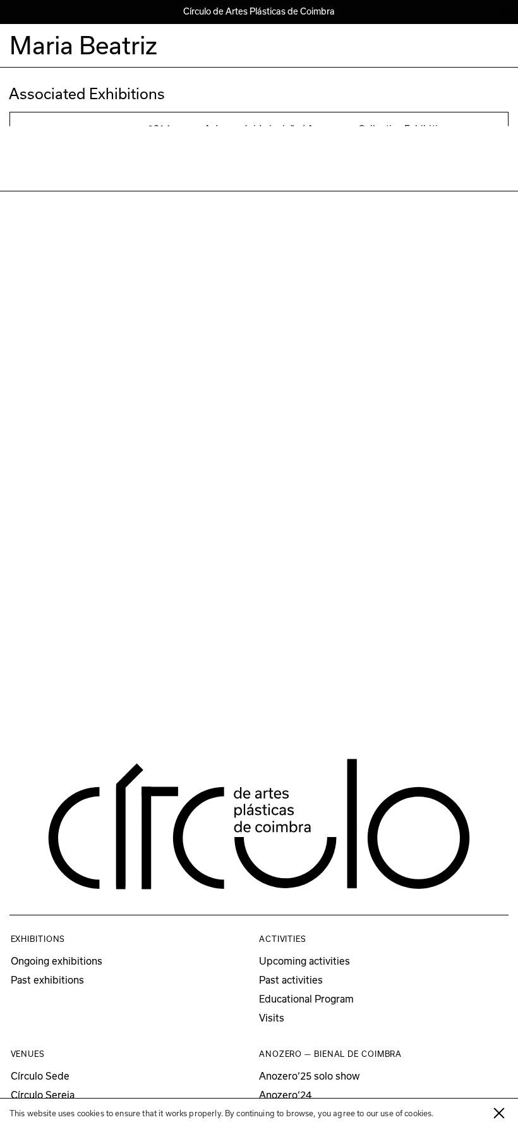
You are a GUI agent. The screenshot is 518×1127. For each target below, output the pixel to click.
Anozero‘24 (285, 1094)
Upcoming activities (304, 961)
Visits (271, 1017)
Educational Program (306, 998)
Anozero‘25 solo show (309, 1076)
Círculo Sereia (43, 1094)
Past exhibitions (47, 979)
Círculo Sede (40, 1076)
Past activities (291, 979)
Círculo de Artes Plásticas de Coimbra (259, 11)
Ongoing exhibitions (56, 961)
